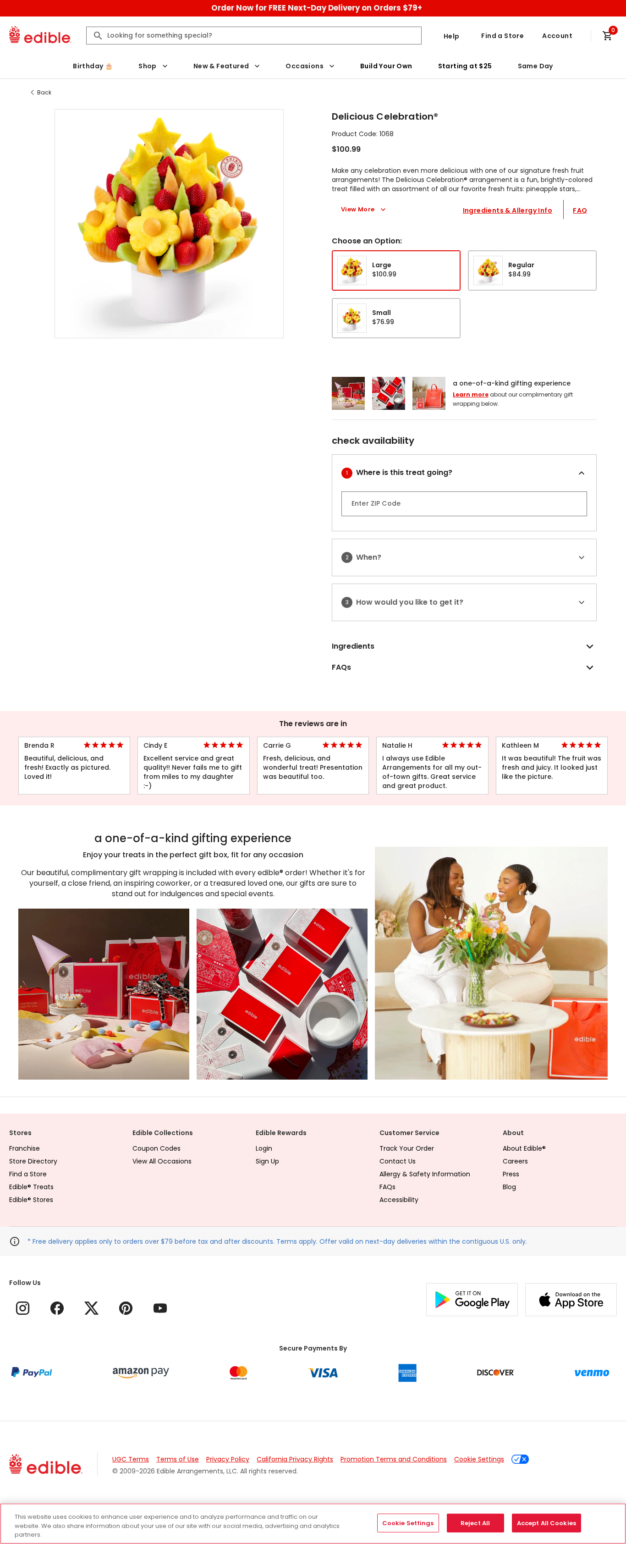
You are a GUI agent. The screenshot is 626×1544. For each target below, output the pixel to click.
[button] (169, 223)
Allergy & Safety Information (424, 1174)
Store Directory (33, 1161)
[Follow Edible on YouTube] (160, 1308)
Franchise (24, 1148)
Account (557, 35)
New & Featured (221, 66)
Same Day (535, 66)
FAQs (387, 1186)
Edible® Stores (31, 1199)
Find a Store (502, 35)
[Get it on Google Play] (472, 1299)
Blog (509, 1186)
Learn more (471, 394)
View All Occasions (162, 1161)
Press (511, 1174)
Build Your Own (386, 66)
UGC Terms (130, 1459)
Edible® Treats (31, 1186)
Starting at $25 (465, 66)
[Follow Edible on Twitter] (91, 1308)
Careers (515, 1161)
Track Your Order (406, 1148)
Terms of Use (177, 1459)
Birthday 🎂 (93, 66)
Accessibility (398, 1199)
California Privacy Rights (295, 1459)
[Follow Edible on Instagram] (22, 1308)
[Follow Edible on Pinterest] (125, 1308)
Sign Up (267, 1161)
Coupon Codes (156, 1148)
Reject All (475, 1522)
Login (264, 1148)
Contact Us (397, 1161)
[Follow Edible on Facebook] (57, 1308)
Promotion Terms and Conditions (393, 1459)
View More (358, 209)
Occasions (305, 66)
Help (452, 36)
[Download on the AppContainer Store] (571, 1299)
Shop (147, 66)
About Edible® (524, 1148)
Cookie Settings (479, 1459)
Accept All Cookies (546, 1522)
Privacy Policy (227, 1459)
